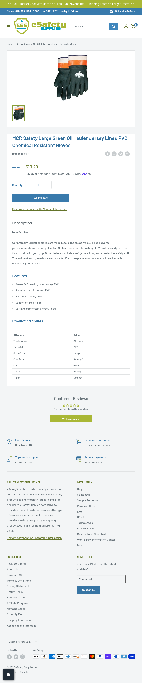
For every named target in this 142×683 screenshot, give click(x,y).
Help (80, 489)
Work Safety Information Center (96, 539)
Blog (80, 545)
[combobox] (90, 26)
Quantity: (18, 185)
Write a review (71, 418)
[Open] (8, 674)
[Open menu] (8, 26)
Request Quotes (16, 563)
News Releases (16, 608)
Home (10, 44)
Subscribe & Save (125, 11)
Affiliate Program (17, 603)
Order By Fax (14, 614)
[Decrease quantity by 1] (29, 185)
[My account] (126, 26)
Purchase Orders (87, 505)
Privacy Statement (18, 586)
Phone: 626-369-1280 (19, 11)
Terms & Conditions (19, 580)
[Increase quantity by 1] (47, 185)
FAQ (79, 511)
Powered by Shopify (17, 671)
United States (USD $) (20, 641)
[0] (133, 26)
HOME (80, 517)
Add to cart (41, 197)
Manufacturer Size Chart (91, 534)
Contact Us (83, 494)
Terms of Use (85, 522)
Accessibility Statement (21, 625)
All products (23, 44)
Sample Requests (87, 500)
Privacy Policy (85, 528)
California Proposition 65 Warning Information (39, 208)
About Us (12, 569)
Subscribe (88, 589)
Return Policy (15, 591)
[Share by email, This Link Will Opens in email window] (127, 153)
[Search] (113, 26)
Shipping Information (19, 620)
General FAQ (14, 575)
